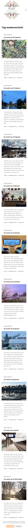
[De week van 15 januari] (14, 340)
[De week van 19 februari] (14, 100)
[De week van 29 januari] (14, 244)
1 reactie (21, 517)
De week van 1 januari (11, 430)
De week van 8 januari (11, 379)
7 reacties (19, 77)
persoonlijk (7, 476)
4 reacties (21, 222)
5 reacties (21, 175)
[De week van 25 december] (14, 491)
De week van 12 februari (12, 137)
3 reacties (21, 126)
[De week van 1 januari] (14, 442)
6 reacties (20, 419)
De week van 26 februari (12, 37)
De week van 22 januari (12, 282)
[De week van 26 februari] (14, 49)
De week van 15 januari (11, 329)
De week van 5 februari (12, 186)
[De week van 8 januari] (14, 391)
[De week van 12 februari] (14, 148)
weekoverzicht (8, 34)
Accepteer (10, 526)
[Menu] (25, 10)
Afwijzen (18, 526)
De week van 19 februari (12, 88)
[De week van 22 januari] (14, 293)
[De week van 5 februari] (14, 197)
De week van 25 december (13, 479)
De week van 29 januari (12, 233)
